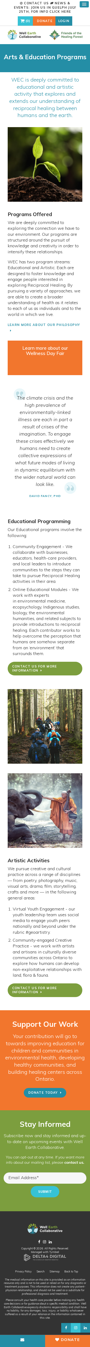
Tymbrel (54, 1252)
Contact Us (36, 3)
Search (40, 1271)
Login (64, 21)
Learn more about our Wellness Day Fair (45, 350)
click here (60, 11)
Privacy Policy (23, 1271)
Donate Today (43, 1092)
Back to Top (71, 1271)
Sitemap (54, 1271)
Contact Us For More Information (34, 668)
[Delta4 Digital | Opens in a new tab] (45, 1260)
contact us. (74, 1162)
